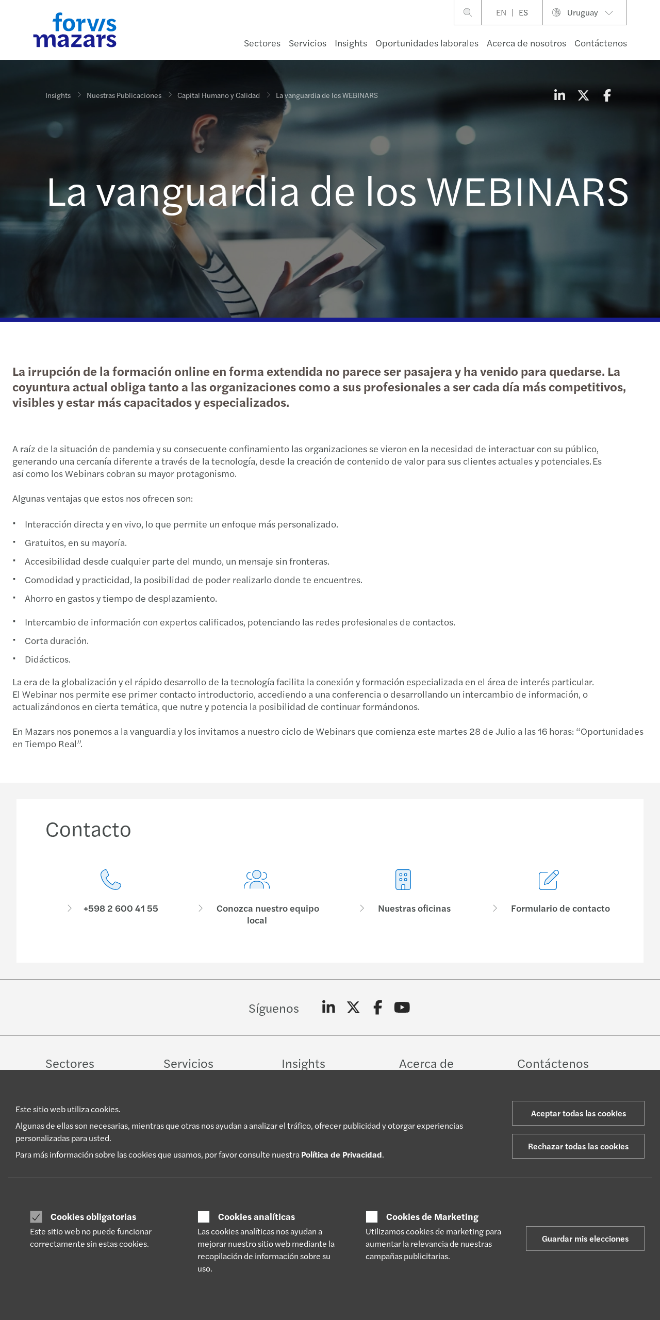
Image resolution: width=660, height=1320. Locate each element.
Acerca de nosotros (526, 42)
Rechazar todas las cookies (578, 1146)
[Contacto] (111, 897)
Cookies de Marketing (432, 1216)
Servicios (307, 42)
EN (501, 12)
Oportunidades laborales (426, 42)
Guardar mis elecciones (585, 1238)
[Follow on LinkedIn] (329, 1007)
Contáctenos (600, 42)
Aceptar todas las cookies (578, 1113)
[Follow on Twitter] (353, 1007)
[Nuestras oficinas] (403, 897)
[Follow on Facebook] (378, 1007)
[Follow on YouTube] (402, 1007)
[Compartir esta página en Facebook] (607, 95)
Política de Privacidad (341, 1154)
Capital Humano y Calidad (218, 95)
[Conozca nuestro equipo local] (257, 897)
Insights (351, 42)
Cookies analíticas (256, 1216)
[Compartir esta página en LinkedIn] (559, 95)
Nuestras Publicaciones (124, 95)
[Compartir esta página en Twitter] (583, 95)
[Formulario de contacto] (549, 897)
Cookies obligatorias (93, 1216)
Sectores (262, 42)
